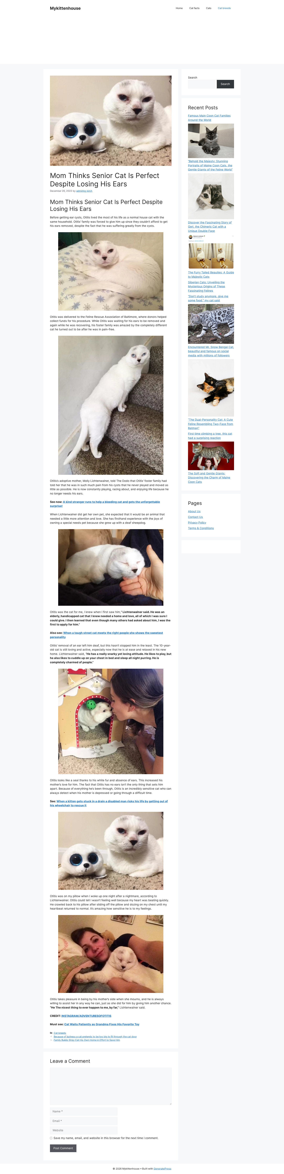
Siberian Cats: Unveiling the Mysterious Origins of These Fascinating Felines (206, 286)
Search (192, 77)
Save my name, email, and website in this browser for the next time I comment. (106, 1138)
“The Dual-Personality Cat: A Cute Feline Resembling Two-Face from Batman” (210, 424)
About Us (194, 511)
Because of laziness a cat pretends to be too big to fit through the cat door (95, 1036)
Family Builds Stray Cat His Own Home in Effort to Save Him (87, 1040)
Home (179, 8)
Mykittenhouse (65, 8)
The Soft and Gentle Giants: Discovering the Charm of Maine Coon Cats (209, 477)
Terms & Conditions (201, 528)
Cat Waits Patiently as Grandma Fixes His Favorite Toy (101, 1024)
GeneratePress (162, 1168)
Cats (208, 8)
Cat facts (194, 8)
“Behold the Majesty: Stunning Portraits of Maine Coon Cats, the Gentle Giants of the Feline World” (210, 165)
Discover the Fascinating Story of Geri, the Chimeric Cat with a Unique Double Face (210, 227)
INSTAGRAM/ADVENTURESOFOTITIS (86, 1016)
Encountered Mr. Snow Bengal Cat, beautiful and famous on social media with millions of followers (211, 351)
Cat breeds (224, 8)
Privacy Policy (197, 522)
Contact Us (195, 517)
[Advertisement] (142, 41)
